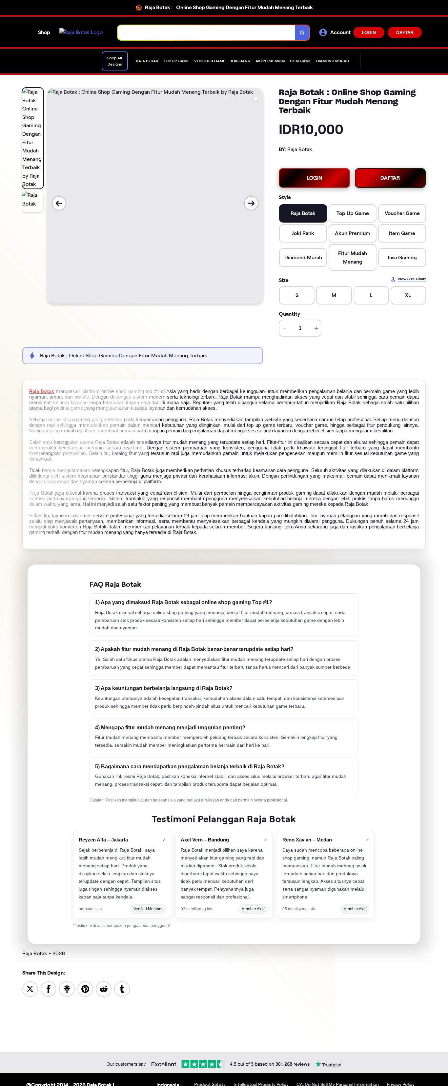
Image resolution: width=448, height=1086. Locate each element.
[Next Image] (251, 203)
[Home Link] (81, 32)
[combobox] (206, 32)
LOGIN (369, 32)
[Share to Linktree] (67, 988)
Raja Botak (41, 391)
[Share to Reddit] (104, 988)
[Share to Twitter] (30, 988)
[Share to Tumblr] (122, 988)
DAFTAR (404, 32)
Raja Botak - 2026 (43, 953)
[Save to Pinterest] (85, 988)
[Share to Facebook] (48, 988)
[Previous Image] (59, 203)
